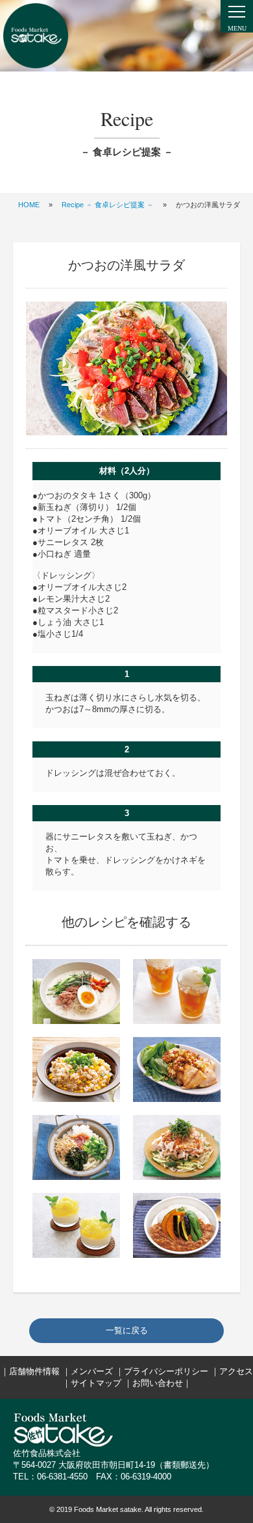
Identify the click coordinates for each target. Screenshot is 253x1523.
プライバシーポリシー (166, 1371)
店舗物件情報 (34, 1371)
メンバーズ (92, 1371)
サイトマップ (96, 1383)
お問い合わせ (157, 1383)
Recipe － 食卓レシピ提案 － (108, 205)
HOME (29, 205)
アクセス (236, 1371)
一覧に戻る (127, 1330)
